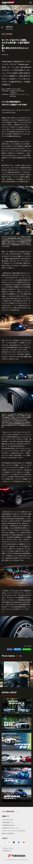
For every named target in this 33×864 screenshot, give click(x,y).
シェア (10, 649)
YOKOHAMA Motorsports (8, 825)
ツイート (18, 649)
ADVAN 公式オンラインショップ (10, 828)
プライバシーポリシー (8, 848)
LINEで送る (27, 649)
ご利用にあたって (7, 851)
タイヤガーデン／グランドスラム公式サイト (14, 831)
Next (30, 674)
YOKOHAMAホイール (7, 822)
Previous (3, 674)
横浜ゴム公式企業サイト (8, 833)
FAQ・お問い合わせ (8, 811)
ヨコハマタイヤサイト (8, 820)
